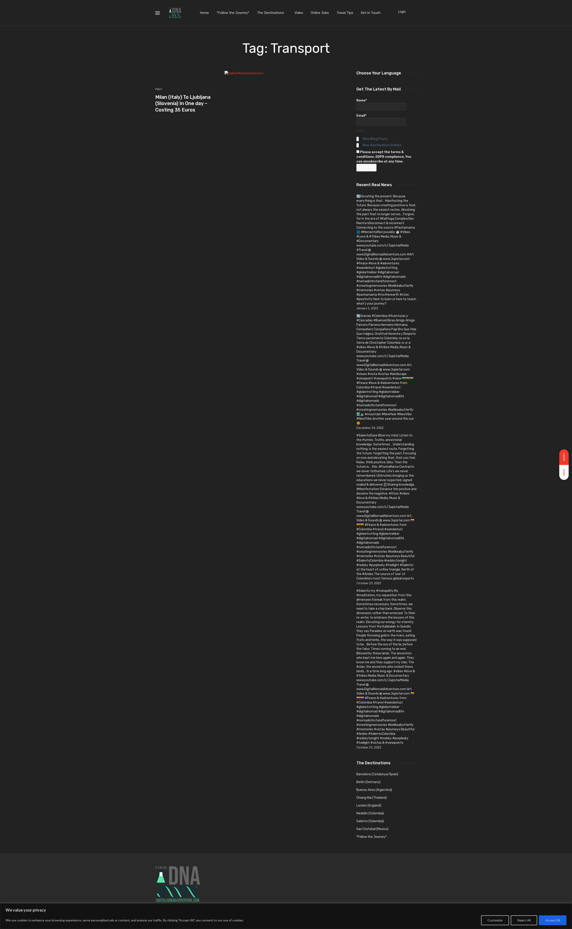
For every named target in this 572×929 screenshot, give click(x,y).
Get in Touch (371, 13)
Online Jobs (320, 13)
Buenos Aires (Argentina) (374, 790)
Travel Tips (344, 13)
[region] (286, 916)
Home (204, 13)
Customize (495, 920)
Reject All (524, 920)
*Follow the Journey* (233, 13)
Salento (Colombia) (370, 821)
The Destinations (270, 13)
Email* (361, 116)
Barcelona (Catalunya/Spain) (377, 774)
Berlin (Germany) (368, 782)
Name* (361, 100)
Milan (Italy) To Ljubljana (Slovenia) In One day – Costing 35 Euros (182, 103)
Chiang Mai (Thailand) (371, 798)
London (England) (368, 805)
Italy (158, 89)
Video (298, 13)
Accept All (552, 920)
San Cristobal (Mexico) (372, 829)
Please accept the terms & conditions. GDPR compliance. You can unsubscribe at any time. (383, 156)
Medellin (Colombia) (370, 813)
